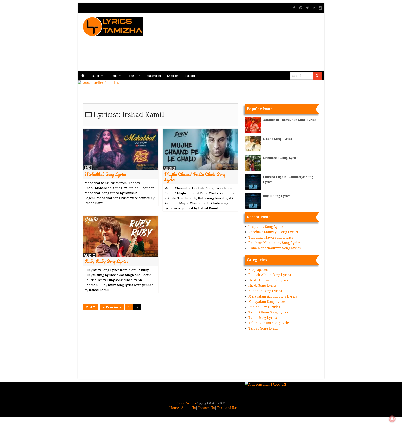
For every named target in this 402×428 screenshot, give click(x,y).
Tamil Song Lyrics (262, 318)
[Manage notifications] (392, 418)
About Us (188, 408)
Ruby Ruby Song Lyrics (106, 261)
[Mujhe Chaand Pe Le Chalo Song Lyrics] (200, 149)
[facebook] (294, 7)
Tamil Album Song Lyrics (268, 312)
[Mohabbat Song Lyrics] (120, 149)
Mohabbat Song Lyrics (105, 174)
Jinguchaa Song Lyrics (265, 227)
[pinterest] (300, 7)
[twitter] (307, 7)
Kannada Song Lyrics (265, 291)
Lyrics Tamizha (186, 403)
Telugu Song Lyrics (263, 328)
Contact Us (206, 408)
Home (174, 408)
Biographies (258, 270)
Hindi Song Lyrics (262, 285)
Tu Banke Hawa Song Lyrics (270, 237)
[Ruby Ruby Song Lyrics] (120, 236)
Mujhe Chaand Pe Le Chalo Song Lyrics (194, 176)
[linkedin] (314, 7)
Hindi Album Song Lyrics (268, 280)
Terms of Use (227, 408)
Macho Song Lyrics (277, 139)
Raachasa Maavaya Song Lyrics (273, 232)
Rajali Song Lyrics (276, 196)
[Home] (83, 75)
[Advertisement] (251, 42)
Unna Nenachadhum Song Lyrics (274, 248)
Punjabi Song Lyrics (264, 307)
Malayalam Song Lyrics (266, 302)
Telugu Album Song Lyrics (269, 323)
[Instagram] (320, 7)
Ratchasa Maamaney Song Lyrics (274, 243)
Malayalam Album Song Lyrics (272, 296)
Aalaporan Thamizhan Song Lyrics (289, 119)
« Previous (112, 307)
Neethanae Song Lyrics (280, 158)
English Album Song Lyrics (269, 275)
